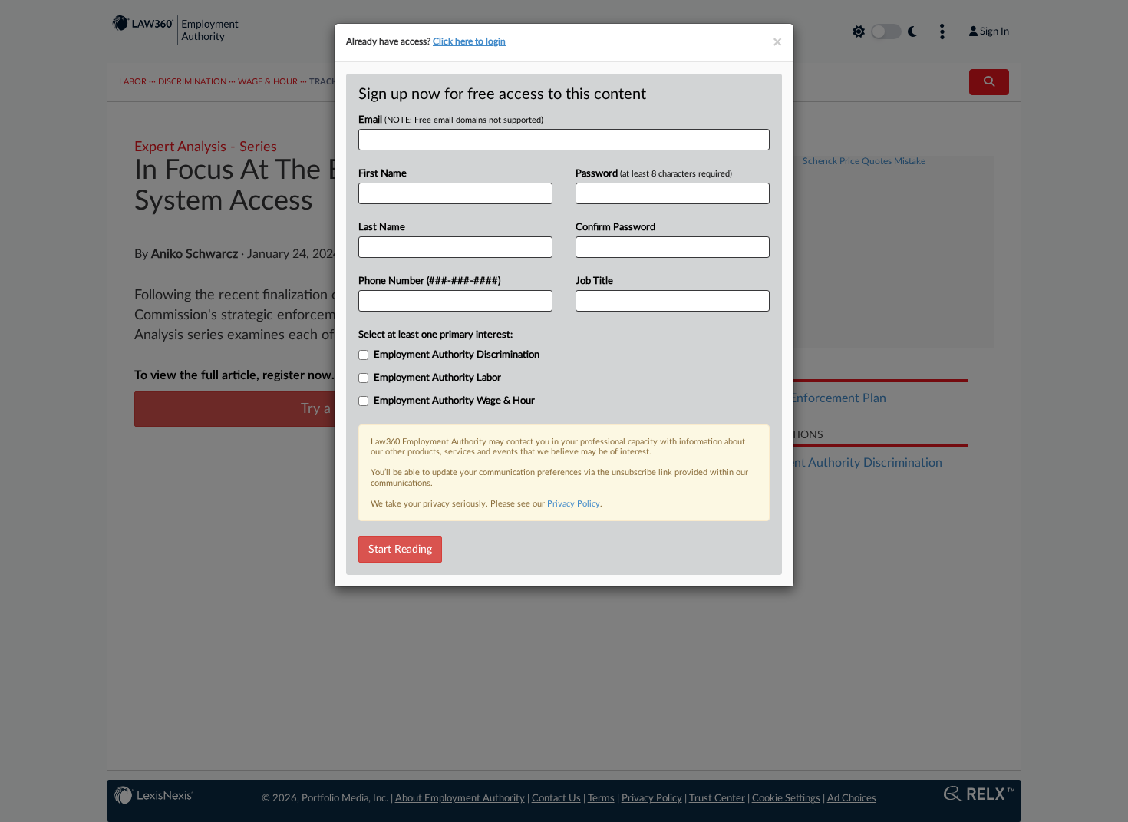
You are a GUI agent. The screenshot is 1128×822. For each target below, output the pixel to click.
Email (450, 120)
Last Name (381, 228)
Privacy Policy (573, 504)
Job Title (594, 281)
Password (654, 174)
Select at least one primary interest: (435, 335)
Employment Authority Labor (437, 378)
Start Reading (400, 549)
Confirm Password (615, 228)
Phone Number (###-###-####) (429, 281)
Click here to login (469, 41)
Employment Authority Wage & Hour (454, 401)
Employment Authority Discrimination (456, 355)
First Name (382, 174)
